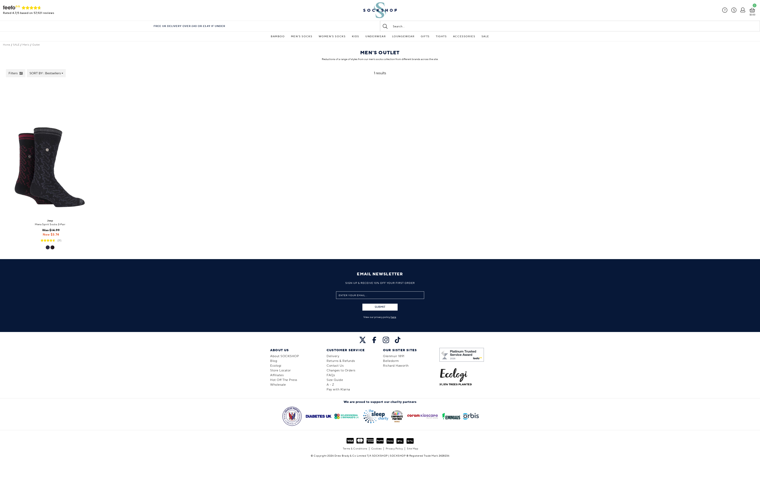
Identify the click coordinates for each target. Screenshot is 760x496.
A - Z (330, 385)
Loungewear (403, 36)
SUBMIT (380, 307)
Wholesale (278, 385)
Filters (13, 73)
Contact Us (335, 366)
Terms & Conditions (355, 448)
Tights (441, 36)
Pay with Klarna (338, 389)
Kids (355, 36)
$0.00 (752, 14)
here (393, 317)
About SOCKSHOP (284, 356)
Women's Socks (332, 36)
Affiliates (277, 375)
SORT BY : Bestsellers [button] (45, 73)
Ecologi (275, 366)
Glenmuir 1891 (394, 356)
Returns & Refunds (341, 361)
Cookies (376, 448)
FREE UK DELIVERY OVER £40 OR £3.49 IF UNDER (189, 26)
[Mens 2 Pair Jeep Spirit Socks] (50, 148)
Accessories (464, 36)
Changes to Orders (341, 370)
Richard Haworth (396, 366)
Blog (273, 361)
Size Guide (335, 380)
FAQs (331, 375)
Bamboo (278, 36)
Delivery (333, 356)
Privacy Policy (394, 448)
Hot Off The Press (283, 380)
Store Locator (280, 370)
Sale (485, 36)
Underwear (375, 36)
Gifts (425, 36)
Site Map (412, 448)
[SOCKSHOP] (380, 10)
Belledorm (391, 361)
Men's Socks (302, 36)
